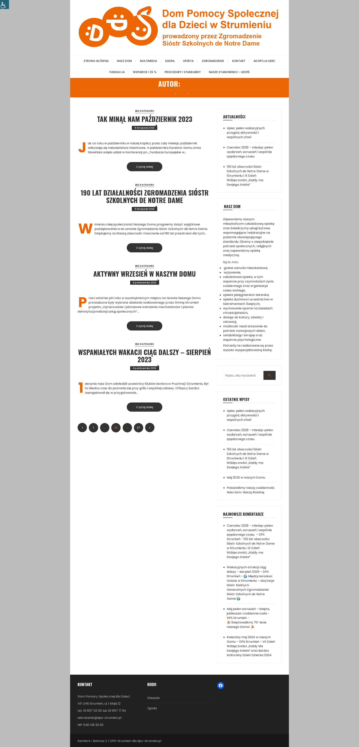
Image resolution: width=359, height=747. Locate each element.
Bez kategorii (144, 111)
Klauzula (153, 698)
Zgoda (152, 708)
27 (138, 428)
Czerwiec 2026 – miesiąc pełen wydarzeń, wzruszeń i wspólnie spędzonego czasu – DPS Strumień (250, 532)
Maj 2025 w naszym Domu (246, 477)
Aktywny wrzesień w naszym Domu (144, 274)
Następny (149, 427)
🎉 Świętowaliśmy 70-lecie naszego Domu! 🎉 (247, 624)
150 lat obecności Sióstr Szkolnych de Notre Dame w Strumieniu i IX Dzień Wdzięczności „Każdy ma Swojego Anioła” (248, 176)
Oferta (188, 61)
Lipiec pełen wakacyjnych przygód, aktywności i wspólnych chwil (246, 132)
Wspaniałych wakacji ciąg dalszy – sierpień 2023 (144, 355)
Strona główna (96, 61)
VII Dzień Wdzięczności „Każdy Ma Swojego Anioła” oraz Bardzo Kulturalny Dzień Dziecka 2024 (251, 648)
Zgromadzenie (213, 61)
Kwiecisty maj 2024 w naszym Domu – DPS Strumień (249, 639)
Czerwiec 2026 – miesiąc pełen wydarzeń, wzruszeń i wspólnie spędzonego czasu (250, 152)
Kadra (170, 61)
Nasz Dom (124, 61)
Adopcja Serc (264, 61)
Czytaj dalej (144, 167)
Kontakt (238, 61)
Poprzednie (82, 427)
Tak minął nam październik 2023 (144, 119)
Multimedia (148, 61)
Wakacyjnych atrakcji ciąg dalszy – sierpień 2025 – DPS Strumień (248, 571)
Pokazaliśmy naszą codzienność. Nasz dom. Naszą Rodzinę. (251, 490)
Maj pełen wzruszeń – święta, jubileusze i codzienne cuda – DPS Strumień (248, 613)
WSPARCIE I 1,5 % (144, 72)
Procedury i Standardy (183, 72)
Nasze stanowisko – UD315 (229, 72)
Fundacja (117, 72)
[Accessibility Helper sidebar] (4, 4)
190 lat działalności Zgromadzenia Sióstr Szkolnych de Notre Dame (145, 196)
